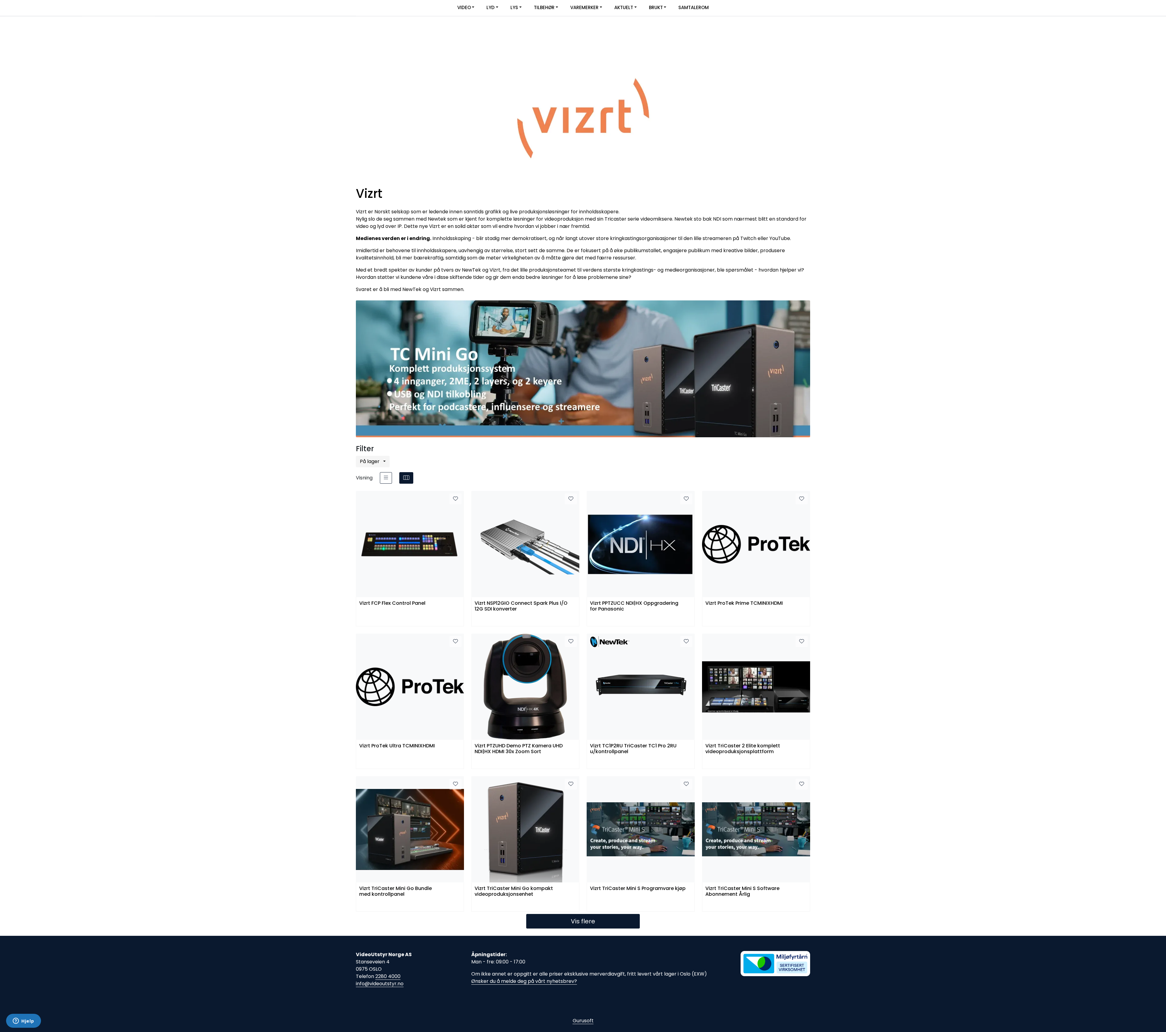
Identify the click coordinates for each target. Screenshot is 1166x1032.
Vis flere (583, 921)
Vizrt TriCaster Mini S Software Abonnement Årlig (742, 891)
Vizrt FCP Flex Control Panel (392, 603)
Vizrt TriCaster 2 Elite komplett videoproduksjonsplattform (742, 749)
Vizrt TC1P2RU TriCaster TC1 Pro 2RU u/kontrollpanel (633, 749)
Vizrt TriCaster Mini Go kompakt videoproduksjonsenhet (514, 891)
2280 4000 (388, 976)
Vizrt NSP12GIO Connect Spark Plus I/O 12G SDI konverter (521, 606)
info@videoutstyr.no (380, 983)
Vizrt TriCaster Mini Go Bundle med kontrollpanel (395, 891)
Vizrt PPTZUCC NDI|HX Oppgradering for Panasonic (634, 606)
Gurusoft (583, 1020)
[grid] (406, 478)
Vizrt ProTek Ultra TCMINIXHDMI (397, 746)
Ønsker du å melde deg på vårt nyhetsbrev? (524, 981)
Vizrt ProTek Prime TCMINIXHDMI (744, 603)
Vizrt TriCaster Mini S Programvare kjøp (638, 888)
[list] (386, 478)
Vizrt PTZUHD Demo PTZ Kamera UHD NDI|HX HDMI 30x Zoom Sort (519, 749)
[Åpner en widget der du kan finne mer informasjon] (23, 1021)
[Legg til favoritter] (455, 498)
